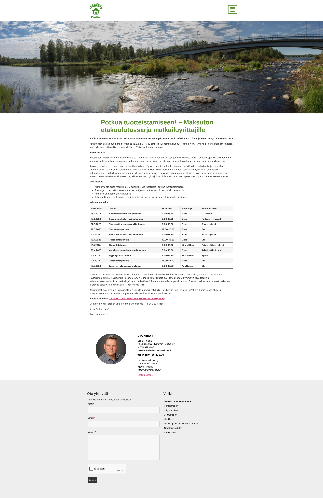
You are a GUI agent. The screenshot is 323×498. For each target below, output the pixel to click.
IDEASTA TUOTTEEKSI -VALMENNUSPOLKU (133, 298)
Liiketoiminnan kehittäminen (178, 401)
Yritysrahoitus (171, 410)
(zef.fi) (161, 298)
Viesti (92, 432)
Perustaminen (171, 406)
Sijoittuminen (170, 415)
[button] (232, 9)
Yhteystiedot (170, 432)
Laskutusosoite (145, 375)
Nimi (91, 404)
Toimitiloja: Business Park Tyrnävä (181, 423)
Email (91, 418)
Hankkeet (169, 419)
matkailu (105, 314)
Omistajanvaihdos (173, 428)
